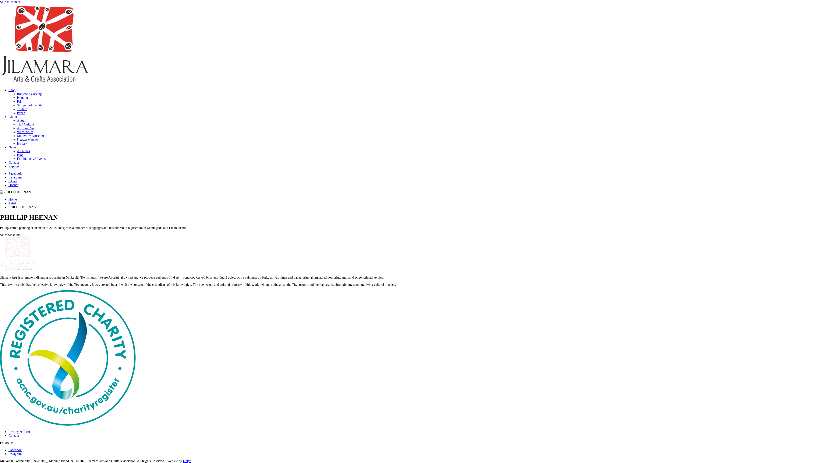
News (12, 147)
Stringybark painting (30, 105)
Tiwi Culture (25, 124)
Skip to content (10, 2)
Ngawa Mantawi (28, 139)
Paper (21, 113)
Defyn (187, 461)
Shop (11, 90)
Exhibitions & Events (31, 158)
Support (13, 166)
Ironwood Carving (29, 94)
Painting (22, 97)
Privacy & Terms (19, 432)
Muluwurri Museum (30, 136)
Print (20, 101)
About (12, 117)
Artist (12, 203)
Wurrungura (25, 132)
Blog (20, 155)
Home (12, 199)
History (22, 143)
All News (23, 151)
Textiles (22, 109)
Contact (13, 162)
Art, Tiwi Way (26, 128)
